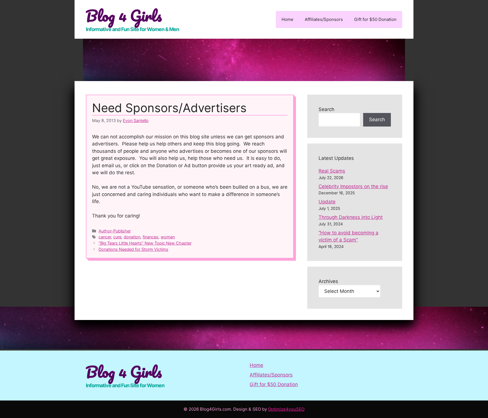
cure (117, 236)
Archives (328, 281)
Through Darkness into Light (351, 217)
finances (150, 236)
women (168, 236)
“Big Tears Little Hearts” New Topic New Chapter (145, 243)
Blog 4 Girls (124, 15)
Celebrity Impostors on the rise (353, 186)
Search (326, 109)
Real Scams (332, 171)
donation (132, 236)
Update (327, 201)
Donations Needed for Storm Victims (133, 249)
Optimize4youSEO (286, 409)
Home (287, 19)
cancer (105, 236)
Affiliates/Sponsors (324, 19)
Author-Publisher (115, 230)
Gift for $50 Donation (375, 19)
